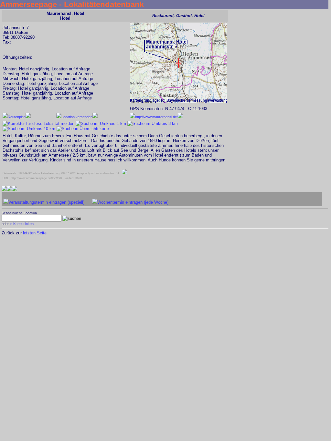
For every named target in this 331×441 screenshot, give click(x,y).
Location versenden (76, 117)
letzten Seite (35, 233)
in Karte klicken (22, 224)
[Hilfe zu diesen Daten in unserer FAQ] (124, 173)
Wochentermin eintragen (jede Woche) (132, 202)
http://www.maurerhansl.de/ (156, 117)
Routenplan (17, 117)
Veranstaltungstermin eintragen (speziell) (46, 202)
